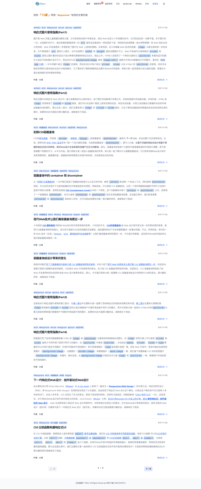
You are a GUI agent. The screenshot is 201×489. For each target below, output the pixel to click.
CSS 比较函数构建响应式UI (50, 427)
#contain (63, 127)
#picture (68, 28)
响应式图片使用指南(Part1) (50, 32)
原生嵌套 (43, 138)
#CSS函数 (54, 423)
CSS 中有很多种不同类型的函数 (120, 433)
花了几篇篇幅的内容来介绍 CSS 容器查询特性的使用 (70, 264)
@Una (97, 398)
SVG (147, 3)
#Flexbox (57, 214)
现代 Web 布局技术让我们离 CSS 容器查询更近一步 (131, 264)
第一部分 (77, 303)
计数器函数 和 (84, 438)
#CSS (44, 28)
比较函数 (84, 233)
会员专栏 (108, 3)
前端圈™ (80, 483)
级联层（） (80, 138)
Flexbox (57, 233)
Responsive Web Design (121, 386)
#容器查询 (43, 127)
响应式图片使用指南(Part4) (50, 332)
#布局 (62, 375)
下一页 (148, 469)
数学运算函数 (86, 433)
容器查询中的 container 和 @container (58, 175)
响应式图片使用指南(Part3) (50, 297)
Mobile (139, 3)
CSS (117, 3)
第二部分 (140, 303)
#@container (53, 127)
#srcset (61, 28)
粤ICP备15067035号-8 (116, 483)
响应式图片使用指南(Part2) (50, 93)
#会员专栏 (77, 28)
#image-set (62, 327)
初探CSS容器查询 (44, 132)
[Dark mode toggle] (164, 4)
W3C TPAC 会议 (54, 142)
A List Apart (83, 386)
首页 (88, 3)
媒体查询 (74, 233)
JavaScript (127, 3)
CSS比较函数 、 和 (131, 438)
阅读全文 (161, 79)
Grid (66, 233)
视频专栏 (97, 3)
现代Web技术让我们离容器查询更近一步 (58, 219)
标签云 (155, 3)
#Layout (77, 214)
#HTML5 (37, 28)
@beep (69, 386)
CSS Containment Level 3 (78, 190)
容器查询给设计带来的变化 (50, 258)
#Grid (50, 214)
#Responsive (52, 28)
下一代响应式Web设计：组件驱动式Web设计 (61, 380)
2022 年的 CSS (143, 394)
